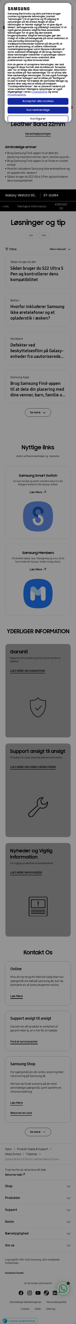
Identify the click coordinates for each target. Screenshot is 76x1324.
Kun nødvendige (38, 110)
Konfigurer (38, 118)
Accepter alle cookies (38, 101)
